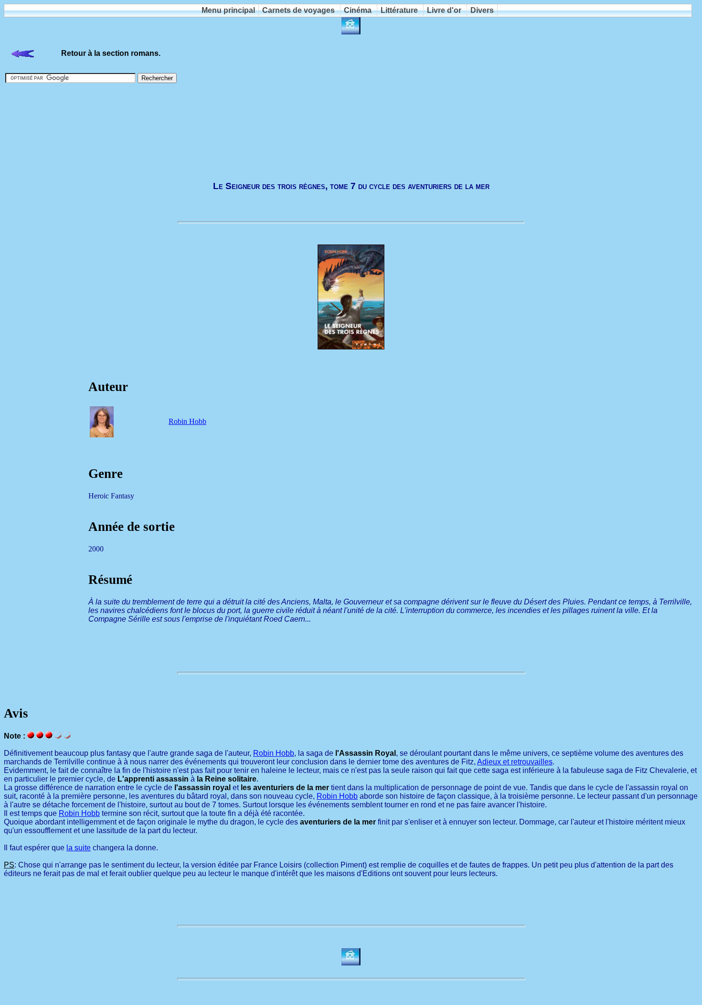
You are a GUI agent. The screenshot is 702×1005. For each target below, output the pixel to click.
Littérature (399, 10)
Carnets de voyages (298, 10)
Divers (482, 10)
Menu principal (228, 10)
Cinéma (358, 10)
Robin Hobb (187, 421)
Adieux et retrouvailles (515, 762)
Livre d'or (444, 10)
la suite (78, 848)
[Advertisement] (351, 131)
